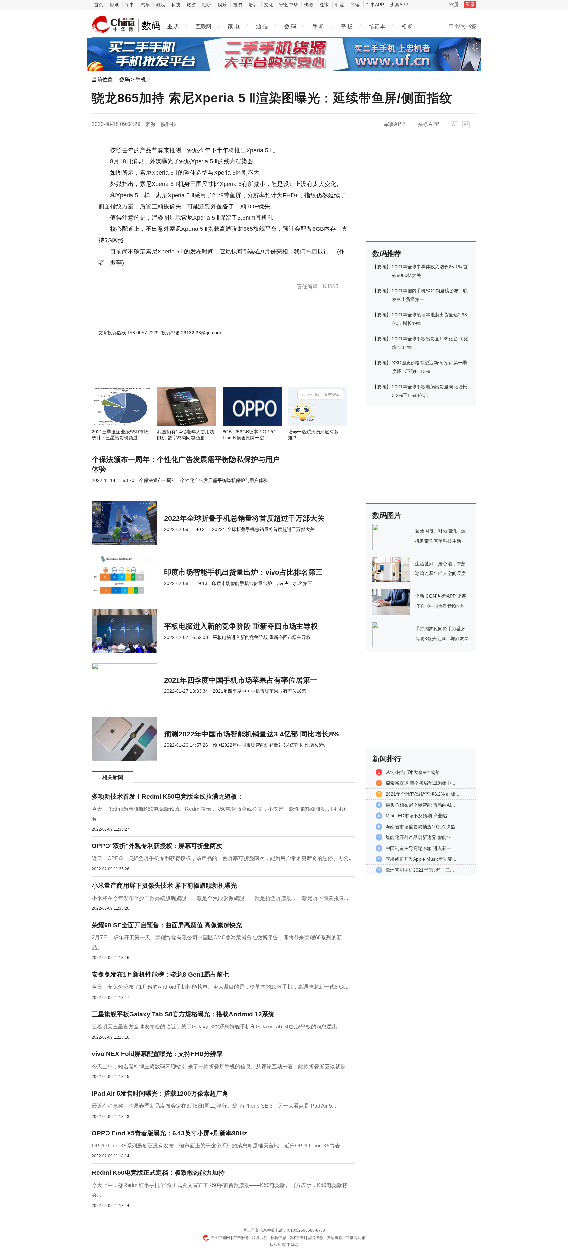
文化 (268, 4)
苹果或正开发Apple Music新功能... (421, 859)
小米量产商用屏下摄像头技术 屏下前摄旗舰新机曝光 (164, 885)
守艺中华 (288, 4)
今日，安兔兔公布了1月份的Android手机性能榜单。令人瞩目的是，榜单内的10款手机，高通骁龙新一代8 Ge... (221, 987)
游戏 (160, 4)
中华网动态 (355, 1237)
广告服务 (241, 1237)
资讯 (114, 4)
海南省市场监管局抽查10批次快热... (422, 826)
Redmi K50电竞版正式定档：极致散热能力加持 (158, 1172)
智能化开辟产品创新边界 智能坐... (420, 837)
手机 (140, 79)
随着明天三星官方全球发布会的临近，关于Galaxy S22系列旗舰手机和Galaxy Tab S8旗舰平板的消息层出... (216, 1026)
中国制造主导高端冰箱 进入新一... (420, 848)
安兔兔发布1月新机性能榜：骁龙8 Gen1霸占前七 (160, 974)
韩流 (339, 4)
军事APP (375, 4)
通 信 (262, 26)
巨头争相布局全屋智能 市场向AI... (420, 805)
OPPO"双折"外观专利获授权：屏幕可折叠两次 (157, 845)
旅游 (191, 4)
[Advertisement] (203, 369)
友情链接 (335, 1237)
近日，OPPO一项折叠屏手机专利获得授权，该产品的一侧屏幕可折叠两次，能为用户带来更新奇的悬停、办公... (222, 858)
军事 (129, 4)
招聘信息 (278, 1237)
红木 (324, 4)
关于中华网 (220, 1237)
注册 (454, 4)
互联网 (203, 26)
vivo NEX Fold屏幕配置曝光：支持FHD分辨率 (157, 1053)
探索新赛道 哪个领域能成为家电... (420, 783)
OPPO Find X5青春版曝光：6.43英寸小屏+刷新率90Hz (169, 1133)
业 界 (173, 26)
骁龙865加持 (126, 274)
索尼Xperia (148, 274)
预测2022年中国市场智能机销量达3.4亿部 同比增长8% (252, 734)
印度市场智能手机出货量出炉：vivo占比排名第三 (243, 572)
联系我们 (260, 1237)
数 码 (290, 26)
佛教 (308, 4)
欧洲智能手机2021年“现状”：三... (420, 870)
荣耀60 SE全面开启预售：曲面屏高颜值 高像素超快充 (167, 925)
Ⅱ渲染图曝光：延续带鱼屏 (185, 274)
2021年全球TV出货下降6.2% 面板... (422, 794)
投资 (237, 4)
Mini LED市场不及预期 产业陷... (418, 815)
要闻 (381, 266)
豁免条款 (316, 1237)
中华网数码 (113, 24)
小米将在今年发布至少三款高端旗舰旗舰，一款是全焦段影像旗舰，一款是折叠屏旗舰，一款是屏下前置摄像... (220, 898)
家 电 (234, 26)
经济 (206, 4)
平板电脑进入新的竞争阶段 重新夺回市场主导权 (241, 626)
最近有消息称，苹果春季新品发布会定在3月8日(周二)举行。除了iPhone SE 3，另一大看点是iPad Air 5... (214, 1106)
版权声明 (297, 1237)
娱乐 (222, 4)
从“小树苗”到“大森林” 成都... (414, 772)
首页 (98, 4)
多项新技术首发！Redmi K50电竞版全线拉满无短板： (167, 796)
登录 (470, 4)
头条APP (399, 4)
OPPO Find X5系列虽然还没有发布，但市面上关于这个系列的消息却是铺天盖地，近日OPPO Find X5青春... (218, 1145)
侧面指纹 (217, 274)
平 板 (347, 26)
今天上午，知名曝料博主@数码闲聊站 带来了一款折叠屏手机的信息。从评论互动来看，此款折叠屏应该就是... (220, 1066)
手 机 (318, 26)
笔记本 (377, 26)
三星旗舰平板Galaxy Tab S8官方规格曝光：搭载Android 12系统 (183, 1014)
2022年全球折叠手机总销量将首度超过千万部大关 (244, 518)
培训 (253, 4)
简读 (355, 4)
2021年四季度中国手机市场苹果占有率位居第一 (240, 680)
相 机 (407, 26)
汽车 (145, 4)
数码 (124, 79)
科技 (175, 4)
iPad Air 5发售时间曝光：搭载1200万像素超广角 (160, 1093)
